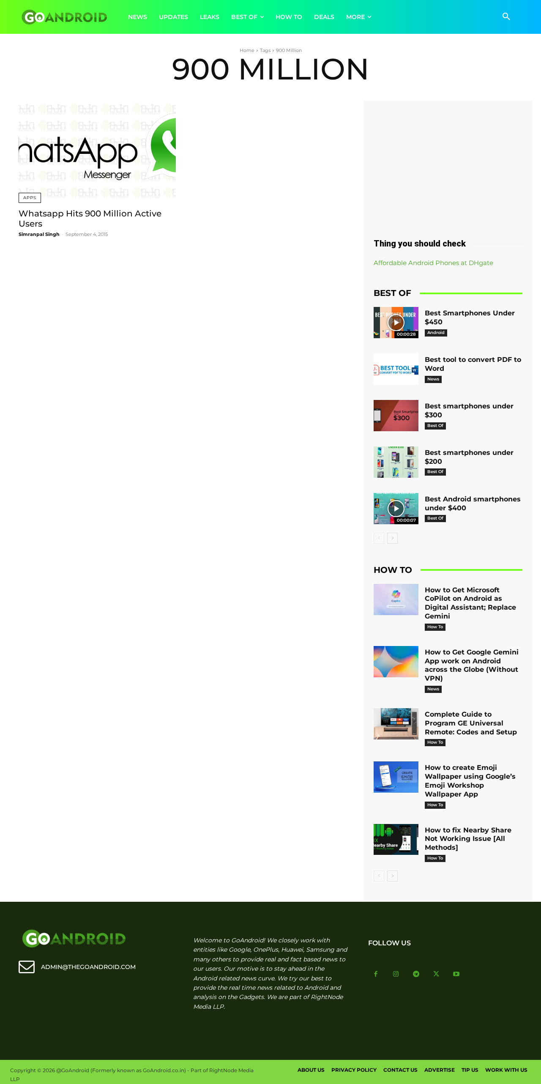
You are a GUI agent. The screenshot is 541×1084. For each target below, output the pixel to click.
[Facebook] (376, 974)
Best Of (435, 425)
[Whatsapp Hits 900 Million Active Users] (97, 152)
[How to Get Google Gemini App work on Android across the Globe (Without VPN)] (396, 661)
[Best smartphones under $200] (396, 462)
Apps (29, 197)
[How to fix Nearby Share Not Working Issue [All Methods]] (396, 839)
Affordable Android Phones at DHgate (433, 263)
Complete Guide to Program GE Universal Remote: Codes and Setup (471, 723)
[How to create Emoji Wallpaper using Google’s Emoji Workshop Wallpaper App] (396, 777)
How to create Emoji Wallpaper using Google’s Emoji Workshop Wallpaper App (470, 781)
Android (436, 332)
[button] (506, 17)
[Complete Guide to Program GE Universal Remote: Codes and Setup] (396, 723)
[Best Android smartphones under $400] (396, 508)
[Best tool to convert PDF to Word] (396, 369)
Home (247, 50)
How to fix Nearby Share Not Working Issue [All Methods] (468, 839)
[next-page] (392, 538)
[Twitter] (436, 974)
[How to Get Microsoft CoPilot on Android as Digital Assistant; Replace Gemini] (396, 599)
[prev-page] (379, 538)
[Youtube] (456, 974)
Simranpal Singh (39, 234)
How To (435, 627)
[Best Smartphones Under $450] (396, 322)
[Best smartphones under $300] (396, 415)
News (433, 379)
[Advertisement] (448, 166)
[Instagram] (396, 974)
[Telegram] (416, 974)
